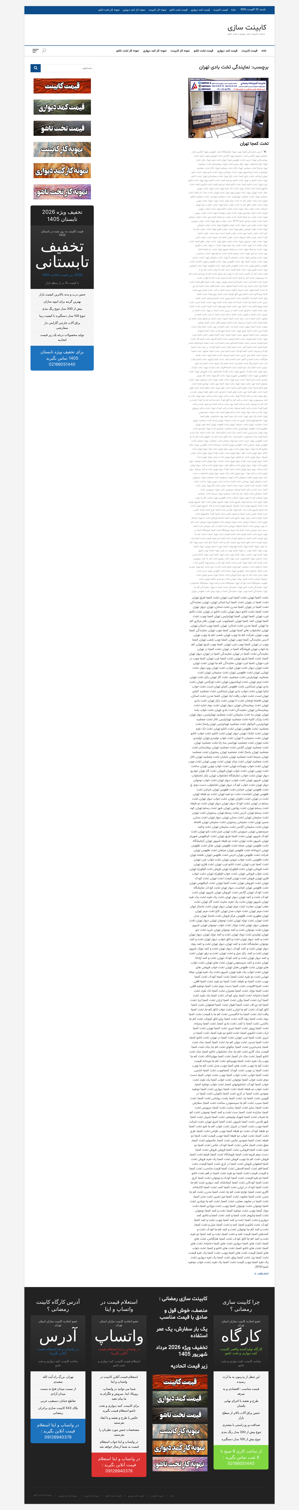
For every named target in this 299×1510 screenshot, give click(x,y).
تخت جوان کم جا (248, 200)
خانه (233, 10)
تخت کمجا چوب (245, 306)
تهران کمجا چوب (209, 424)
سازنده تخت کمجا (253, 485)
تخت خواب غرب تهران (251, 225)
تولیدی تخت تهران (214, 428)
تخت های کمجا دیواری (208, 392)
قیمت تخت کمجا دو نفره (224, 538)
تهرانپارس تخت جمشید (236, 428)
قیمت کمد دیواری (200, 10)
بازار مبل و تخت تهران (233, 164)
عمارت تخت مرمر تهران (251, 518)
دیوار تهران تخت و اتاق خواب (238, 465)
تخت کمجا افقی (217, 286)
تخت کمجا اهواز (257, 290)
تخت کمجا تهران (254, 144)
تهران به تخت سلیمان (234, 420)
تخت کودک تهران (212, 367)
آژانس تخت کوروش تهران (217, 156)
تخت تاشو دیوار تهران (210, 180)
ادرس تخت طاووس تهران (239, 160)
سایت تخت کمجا (235, 485)
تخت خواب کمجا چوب (253, 233)
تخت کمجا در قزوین (252, 314)
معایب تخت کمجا (251, 579)
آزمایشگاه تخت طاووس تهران (217, 152)
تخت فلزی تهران (254, 269)
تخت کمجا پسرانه (215, 298)
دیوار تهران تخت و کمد (213, 465)
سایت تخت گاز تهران (216, 485)
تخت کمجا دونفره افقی (227, 322)
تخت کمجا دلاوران (231, 318)
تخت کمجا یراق (256, 363)
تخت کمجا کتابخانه (239, 343)
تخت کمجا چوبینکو (227, 306)
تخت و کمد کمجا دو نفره (217, 404)
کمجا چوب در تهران (248, 550)
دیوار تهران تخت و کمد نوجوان (209, 469)
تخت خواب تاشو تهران (227, 209)
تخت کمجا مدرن (227, 351)
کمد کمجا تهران (249, 562)
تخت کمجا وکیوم (216, 359)
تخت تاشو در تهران (253, 180)
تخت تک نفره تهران (229, 188)
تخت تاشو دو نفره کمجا (232, 180)
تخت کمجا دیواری (253, 326)
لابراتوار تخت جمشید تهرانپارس (247, 566)
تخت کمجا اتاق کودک (205, 282)
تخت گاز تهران (218, 375)
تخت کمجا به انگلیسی (252, 298)
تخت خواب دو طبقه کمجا (249, 217)
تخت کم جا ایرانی (221, 269)
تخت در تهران (214, 245)
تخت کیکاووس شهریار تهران (239, 375)
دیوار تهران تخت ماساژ (229, 461)
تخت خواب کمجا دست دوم (228, 233)
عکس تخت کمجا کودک (220, 514)
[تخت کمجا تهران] (228, 108)
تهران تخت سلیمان (244, 424)
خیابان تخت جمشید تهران (216, 440)
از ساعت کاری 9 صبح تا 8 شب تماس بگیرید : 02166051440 (241, 1457)
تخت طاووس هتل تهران (232, 265)
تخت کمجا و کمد (233, 359)
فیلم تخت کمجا (238, 534)
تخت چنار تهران (232, 200)
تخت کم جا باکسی (253, 273)
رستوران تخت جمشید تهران (214, 477)
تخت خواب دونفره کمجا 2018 (247, 221)
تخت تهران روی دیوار (236, 192)
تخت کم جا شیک (246, 278)
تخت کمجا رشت (205, 326)
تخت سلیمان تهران (214, 257)
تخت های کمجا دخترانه (231, 392)
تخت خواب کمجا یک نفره (225, 237)
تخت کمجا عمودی (216, 335)
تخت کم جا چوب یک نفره (231, 273)
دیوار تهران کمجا (255, 477)
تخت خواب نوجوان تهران (250, 241)
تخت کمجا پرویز (233, 298)
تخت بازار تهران (231, 176)
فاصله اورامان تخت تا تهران (211, 518)
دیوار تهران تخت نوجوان (206, 461)
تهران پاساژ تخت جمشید (211, 420)
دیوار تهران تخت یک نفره (232, 473)
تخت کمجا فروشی (236, 339)
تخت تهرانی (219, 192)
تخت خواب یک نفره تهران (234, 245)
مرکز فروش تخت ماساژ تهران (227, 575)
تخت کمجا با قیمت (239, 290)
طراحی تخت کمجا (224, 509)
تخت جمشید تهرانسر (220, 196)
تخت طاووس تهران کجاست (208, 261)
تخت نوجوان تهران (203, 379)
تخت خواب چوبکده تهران (225, 213)
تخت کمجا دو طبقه (212, 318)
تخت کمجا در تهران (215, 310)
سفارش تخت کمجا (253, 493)
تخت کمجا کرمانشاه (204, 343)
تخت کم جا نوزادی (211, 278)
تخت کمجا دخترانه (253, 310)
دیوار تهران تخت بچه (239, 449)
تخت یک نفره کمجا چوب (231, 416)
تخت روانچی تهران (253, 257)
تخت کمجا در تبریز (234, 310)
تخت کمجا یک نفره (224, 363)
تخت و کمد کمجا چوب (240, 404)
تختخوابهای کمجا (254, 420)
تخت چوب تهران (216, 200)
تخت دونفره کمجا (236, 253)
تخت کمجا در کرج (216, 314)
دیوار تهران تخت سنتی (224, 457)
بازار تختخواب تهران (253, 164)
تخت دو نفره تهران (254, 253)
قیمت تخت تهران (222, 534)
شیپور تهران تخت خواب (212, 502)
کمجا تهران (248, 546)
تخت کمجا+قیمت (229, 367)
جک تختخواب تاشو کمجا (245, 436)
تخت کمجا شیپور (251, 335)
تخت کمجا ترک (255, 302)
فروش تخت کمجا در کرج (223, 526)
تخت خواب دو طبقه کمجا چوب (222, 217)
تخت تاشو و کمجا (204, 184)
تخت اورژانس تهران (227, 172)
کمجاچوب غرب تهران (239, 558)
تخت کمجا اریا (251, 286)
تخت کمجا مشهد (210, 351)
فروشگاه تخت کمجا (220, 530)
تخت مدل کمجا (253, 379)
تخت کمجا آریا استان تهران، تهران (232, 282)
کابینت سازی (247, 27)
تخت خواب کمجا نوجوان (250, 237)
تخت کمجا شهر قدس (226, 331)
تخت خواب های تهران (227, 241)
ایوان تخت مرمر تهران (216, 160)
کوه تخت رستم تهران (215, 562)
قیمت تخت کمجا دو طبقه (250, 538)
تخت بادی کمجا (246, 176)
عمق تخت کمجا (232, 518)
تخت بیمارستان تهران (213, 176)
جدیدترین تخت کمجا (247, 432)
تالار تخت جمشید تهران (226, 168)
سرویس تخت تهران (224, 489)
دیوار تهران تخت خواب (251, 453)
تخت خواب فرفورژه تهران (228, 225)
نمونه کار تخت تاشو (109, 10)
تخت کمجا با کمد (222, 290)
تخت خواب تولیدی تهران (249, 213)
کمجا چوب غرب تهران (229, 554)
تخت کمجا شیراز (233, 335)
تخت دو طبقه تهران (253, 249)
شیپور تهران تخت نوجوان (245, 505)
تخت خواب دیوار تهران (221, 221)
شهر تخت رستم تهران (251, 502)
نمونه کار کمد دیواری (134, 10)
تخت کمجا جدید (203, 302)
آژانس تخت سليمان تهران (242, 156)
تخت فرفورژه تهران (211, 265)
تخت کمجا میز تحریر (251, 355)
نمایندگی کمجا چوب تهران (250, 591)
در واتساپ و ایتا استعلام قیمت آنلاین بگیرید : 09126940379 (119, 1464)
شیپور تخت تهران (232, 502)
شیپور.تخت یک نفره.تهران (245, 509)
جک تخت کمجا (207, 432)
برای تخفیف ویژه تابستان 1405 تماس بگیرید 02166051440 (62, 358)
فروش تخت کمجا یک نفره (244, 530)
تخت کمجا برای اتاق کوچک (241, 294)
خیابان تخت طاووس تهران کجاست (238, 445)
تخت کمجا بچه (205, 290)
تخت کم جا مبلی (229, 278)
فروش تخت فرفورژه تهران (219, 522)
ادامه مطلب (260, 1274)
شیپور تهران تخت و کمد (220, 505)
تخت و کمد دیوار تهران (206, 396)
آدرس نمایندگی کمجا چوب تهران (247, 152)
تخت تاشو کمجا (249, 184)
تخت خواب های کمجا (205, 241)
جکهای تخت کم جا (202, 436)
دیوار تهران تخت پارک (218, 449)
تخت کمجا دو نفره (247, 322)
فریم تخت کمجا (254, 534)
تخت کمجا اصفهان (234, 286)
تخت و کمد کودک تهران (222, 408)
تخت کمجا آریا (255, 282)
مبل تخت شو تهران (205, 566)
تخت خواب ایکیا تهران (229, 204)
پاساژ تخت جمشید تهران (250, 168)
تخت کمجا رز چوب (221, 326)
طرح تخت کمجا (207, 509)
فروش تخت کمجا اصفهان (248, 526)
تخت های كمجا (207, 388)
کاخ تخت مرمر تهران (203, 542)
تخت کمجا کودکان (244, 351)
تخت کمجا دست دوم (250, 318)
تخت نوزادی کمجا (206, 383)
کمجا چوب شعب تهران (251, 554)
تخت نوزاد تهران (243, 383)
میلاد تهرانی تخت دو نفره (229, 579)
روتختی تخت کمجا (240, 481)
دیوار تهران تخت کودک (251, 461)
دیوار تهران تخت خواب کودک (227, 453)
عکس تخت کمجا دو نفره (244, 514)
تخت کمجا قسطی (219, 339)
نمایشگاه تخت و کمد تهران (221, 583)
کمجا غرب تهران (211, 554)
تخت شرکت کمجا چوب (251, 261)
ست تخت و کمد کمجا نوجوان (248, 489)
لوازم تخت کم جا (223, 566)
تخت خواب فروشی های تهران (248, 229)
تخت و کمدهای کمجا (230, 412)
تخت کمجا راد (237, 326)
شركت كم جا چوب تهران (250, 497)
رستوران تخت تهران (237, 477)
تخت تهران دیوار (254, 192)
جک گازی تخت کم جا (222, 436)
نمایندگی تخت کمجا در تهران (223, 587)
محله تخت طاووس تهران (219, 571)
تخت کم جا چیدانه (207, 273)
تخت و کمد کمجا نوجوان (245, 408)
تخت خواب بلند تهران (249, 209)
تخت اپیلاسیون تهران (248, 172)
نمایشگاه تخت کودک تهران (247, 583)
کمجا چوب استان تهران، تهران (213, 546)
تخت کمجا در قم (234, 314)
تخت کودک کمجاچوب (223, 371)
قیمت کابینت (220, 10)
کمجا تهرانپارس (235, 546)
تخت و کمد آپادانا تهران (246, 396)
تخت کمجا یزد (241, 363)
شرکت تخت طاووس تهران (226, 497)
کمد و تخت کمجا (234, 562)
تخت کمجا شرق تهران (247, 331)
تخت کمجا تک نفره (238, 302)
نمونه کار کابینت (157, 10)
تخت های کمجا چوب (252, 392)
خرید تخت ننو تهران (239, 440)
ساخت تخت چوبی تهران (218, 481)
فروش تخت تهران (240, 522)
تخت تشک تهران (247, 188)
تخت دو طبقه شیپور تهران (230, 249)
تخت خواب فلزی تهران (222, 229)
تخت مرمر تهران (237, 379)
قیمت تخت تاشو (179, 10)
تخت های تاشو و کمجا (241, 388)
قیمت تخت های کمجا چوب (249, 542)
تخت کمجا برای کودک (218, 294)
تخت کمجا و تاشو (250, 359)
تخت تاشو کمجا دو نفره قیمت (227, 184)
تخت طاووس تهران (231, 261)
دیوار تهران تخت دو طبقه (248, 457)
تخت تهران (214, 188)
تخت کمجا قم (203, 339)
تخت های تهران (223, 388)
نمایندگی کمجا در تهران (226, 591)
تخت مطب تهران (221, 379)
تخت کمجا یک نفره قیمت (249, 367)
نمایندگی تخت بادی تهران (250, 587)
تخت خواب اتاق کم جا (251, 204)
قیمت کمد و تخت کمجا (224, 542)
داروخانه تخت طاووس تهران (208, 445)
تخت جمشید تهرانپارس (243, 196)
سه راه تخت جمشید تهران (230, 493)
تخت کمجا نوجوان (231, 355)
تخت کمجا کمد (249, 347)
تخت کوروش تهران (203, 371)
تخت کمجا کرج (222, 343)
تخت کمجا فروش (254, 339)
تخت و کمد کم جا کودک (209, 400)
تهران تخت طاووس (226, 424)
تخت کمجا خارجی (209, 306)
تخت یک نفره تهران (253, 416)
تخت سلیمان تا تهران (234, 257)
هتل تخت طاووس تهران (202, 591)
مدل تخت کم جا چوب (252, 575)
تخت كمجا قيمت (238, 269)
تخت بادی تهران (209, 172)
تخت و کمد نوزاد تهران (251, 412)
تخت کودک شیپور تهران (245, 371)
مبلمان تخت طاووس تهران (244, 571)
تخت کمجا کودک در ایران (214, 347)
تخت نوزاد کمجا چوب (225, 383)
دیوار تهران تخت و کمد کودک (237, 469)
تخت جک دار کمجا (203, 192)
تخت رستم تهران (219, 253)
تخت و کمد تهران (226, 396)
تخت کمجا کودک (234, 347)
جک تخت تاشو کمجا (226, 432)
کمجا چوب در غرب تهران (226, 550)
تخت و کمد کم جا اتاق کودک (234, 400)
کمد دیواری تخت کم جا (217, 558)
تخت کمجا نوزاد (214, 355)
